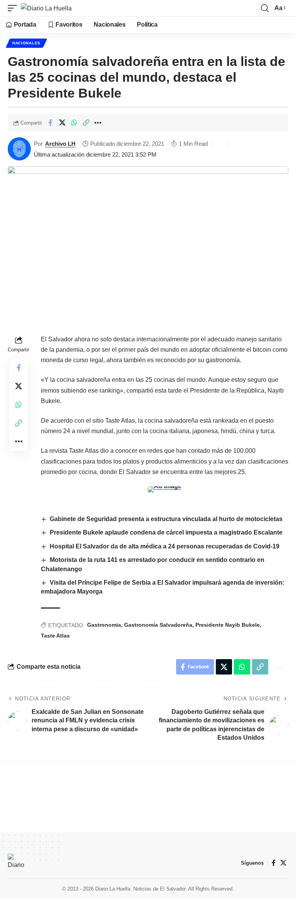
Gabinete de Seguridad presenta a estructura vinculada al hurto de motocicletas (166, 519)
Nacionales (26, 43)
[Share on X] (62, 122)
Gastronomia (104, 625)
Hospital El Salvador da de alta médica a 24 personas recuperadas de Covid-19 (164, 546)
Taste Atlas (55, 636)
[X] (283, 863)
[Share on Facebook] (50, 122)
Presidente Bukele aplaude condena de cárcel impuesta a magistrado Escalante (166, 532)
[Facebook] (274, 863)
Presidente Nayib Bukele (227, 625)
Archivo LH (60, 143)
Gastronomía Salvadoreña (158, 625)
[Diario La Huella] (46, 8)
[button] (14, 8)
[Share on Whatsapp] (74, 122)
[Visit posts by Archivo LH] (19, 148)
